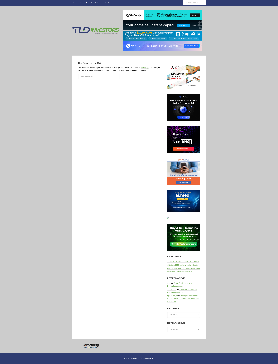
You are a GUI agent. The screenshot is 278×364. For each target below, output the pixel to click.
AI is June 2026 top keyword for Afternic (182, 265)
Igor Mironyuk (172, 296)
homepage (145, 67)
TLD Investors (95, 11)
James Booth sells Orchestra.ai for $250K (183, 261)
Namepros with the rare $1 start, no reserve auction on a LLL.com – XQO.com (183, 298)
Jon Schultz (171, 289)
